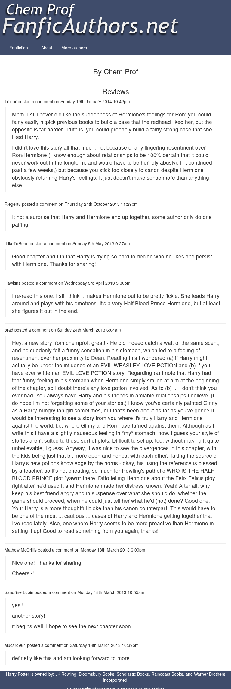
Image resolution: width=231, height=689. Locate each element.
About (46, 48)
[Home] (90, 19)
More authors (74, 48)
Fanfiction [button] (19, 48)
